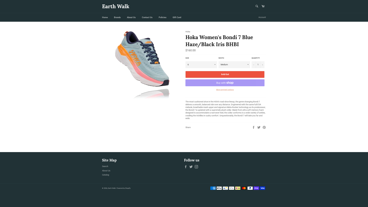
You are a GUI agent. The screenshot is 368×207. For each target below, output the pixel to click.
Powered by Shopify (124, 188)
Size (187, 58)
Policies (162, 17)
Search (105, 166)
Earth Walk (115, 6)
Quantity (256, 58)
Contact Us (147, 17)
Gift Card (177, 17)
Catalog (105, 175)
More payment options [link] (225, 90)
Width (221, 58)
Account (262, 17)
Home (105, 17)
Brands (117, 17)
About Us (131, 17)
